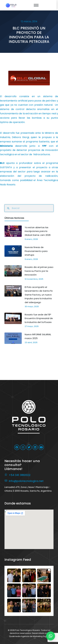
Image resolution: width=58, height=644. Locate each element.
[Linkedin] (35, 447)
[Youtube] (41, 447)
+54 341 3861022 (19, 475)
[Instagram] (23, 447)
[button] (29, 590)
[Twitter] (29, 447)
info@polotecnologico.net (26, 481)
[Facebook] (16, 447)
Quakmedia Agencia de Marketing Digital (29, 636)
